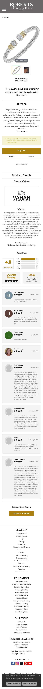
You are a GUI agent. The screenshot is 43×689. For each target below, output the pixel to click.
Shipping (12, 156)
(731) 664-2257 (21, 81)
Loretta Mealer (19, 459)
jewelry (6, 17)
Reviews (21, 253)
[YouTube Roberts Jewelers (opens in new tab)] (30, 663)
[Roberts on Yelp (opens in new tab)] (26, 663)
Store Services (21, 624)
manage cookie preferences (23, 678)
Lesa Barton (18, 365)
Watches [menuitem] (21, 569)
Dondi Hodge (19, 349)
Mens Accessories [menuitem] (21, 572)
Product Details (21, 175)
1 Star (18, 268)
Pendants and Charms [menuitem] (21, 547)
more (23, 132)
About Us (21, 622)
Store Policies (22, 627)
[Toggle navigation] (4, 9)
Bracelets (23, 245)
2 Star (18, 266)
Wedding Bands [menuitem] (21, 536)
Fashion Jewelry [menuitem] (22, 555)
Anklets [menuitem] (21, 564)
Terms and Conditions (21, 633)
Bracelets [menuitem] (21, 544)
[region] (21, 44)
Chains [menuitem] (21, 553)
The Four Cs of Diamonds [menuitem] (21, 584)
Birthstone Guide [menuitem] (21, 593)
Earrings (32, 245)
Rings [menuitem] (22, 539)
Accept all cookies (29, 684)
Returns (31, 156)
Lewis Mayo (18, 332)
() (37, 259)
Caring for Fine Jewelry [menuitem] (21, 601)
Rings (17, 245)
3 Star (18, 263)
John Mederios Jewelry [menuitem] (21, 566)
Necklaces (11, 245)
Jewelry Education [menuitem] (21, 582)
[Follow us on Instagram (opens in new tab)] (17, 663)
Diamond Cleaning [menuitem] (21, 604)
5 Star (18, 259)
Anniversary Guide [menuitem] (21, 609)
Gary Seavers (19, 292)
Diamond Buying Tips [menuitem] (21, 587)
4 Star (18, 261)
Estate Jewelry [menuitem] (21, 558)
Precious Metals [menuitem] (22, 598)
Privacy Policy (21, 630)
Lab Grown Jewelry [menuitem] (21, 561)
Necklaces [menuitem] (21, 550)
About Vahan (22, 181)
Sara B (16, 438)
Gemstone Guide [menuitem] (21, 595)
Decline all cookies (14, 684)
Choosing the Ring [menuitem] (21, 590)
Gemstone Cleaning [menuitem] (21, 606)
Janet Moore (18, 311)
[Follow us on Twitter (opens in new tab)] (21, 663)
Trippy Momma (19, 409)
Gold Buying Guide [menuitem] (21, 612)
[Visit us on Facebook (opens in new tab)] (13, 663)
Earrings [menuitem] (22, 542)
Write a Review (21, 514)
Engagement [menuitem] (21, 533)
